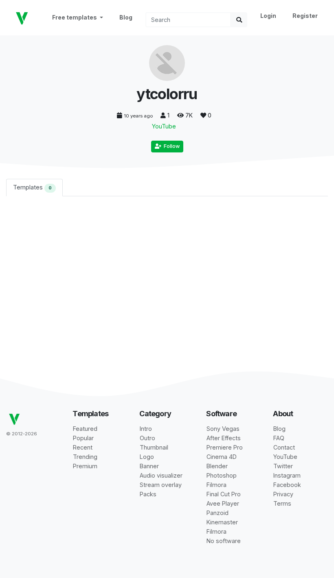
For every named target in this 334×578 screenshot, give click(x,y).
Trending (85, 456)
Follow (170, 146)
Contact (284, 447)
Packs (148, 494)
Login (268, 15)
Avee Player (223, 503)
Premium (85, 466)
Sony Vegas (223, 428)
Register (305, 15)
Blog (125, 17)
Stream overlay (161, 484)
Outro (147, 438)
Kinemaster (222, 522)
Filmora (216, 484)
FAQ (278, 438)
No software (224, 540)
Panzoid (218, 512)
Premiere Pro (225, 447)
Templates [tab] (32, 187)
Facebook (287, 484)
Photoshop (222, 475)
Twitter (283, 466)
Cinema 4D (222, 456)
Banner (149, 466)
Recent (82, 447)
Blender (217, 466)
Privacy (283, 494)
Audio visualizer (161, 475)
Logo (147, 456)
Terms (282, 503)
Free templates (75, 17)
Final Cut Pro (224, 494)
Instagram (287, 475)
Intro (146, 428)
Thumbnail (154, 447)
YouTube (164, 126)
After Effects (224, 438)
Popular (83, 438)
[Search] (239, 19)
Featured (85, 428)
